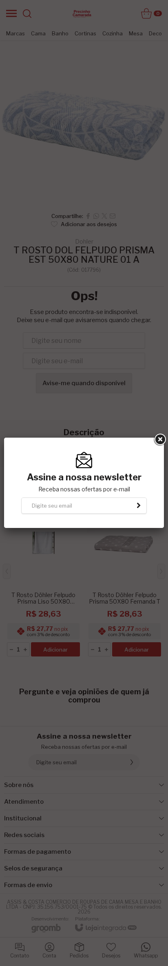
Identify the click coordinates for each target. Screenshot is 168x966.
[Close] (159, 439)
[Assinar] (138, 505)
